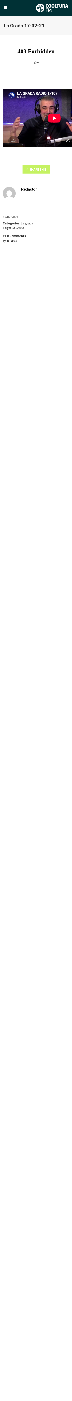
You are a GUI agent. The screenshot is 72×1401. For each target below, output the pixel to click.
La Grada (18, 228)
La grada (27, 223)
